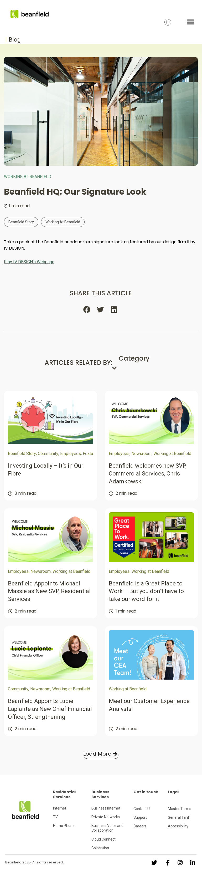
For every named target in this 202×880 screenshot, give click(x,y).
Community (48, 453)
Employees (70, 453)
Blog (15, 39)
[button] (190, 22)
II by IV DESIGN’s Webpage (29, 261)
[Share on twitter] (101, 309)
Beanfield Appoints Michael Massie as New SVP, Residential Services (49, 591)
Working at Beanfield (27, 176)
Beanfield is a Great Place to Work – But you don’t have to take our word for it (146, 591)
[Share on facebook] (87, 309)
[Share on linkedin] (114, 309)
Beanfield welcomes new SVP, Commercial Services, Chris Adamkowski (148, 473)
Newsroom (141, 453)
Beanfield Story (21, 222)
